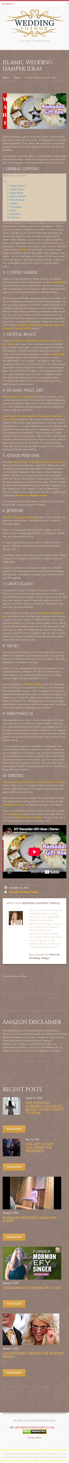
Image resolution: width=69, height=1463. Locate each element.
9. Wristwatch (14, 214)
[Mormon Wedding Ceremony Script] (32, 1193)
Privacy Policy (34, 1437)
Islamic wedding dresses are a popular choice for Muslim (34, 782)
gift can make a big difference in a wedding (37, 461)
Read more (14, 1129)
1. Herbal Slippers (16, 186)
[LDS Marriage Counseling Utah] (32, 1263)
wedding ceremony (13, 804)
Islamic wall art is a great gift (18, 396)
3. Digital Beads (15, 193)
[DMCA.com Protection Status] (35, 1431)
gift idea (22, 249)
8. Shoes (11, 210)
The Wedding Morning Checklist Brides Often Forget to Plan (44, 1108)
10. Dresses (13, 217)
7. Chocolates (14, 207)
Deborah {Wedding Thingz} (24, 892)
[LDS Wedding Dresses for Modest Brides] (31, 1329)
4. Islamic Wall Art (16, 196)
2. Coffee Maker (15, 189)
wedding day (59, 282)
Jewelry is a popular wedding (19, 517)
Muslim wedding (33, 684)
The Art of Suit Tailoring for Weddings (39, 1147)
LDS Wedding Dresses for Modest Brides (33, 1355)
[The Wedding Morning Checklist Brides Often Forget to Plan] (11, 1106)
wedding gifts (57, 354)
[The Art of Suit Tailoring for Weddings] (11, 1147)
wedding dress (15, 814)
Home (6, 77)
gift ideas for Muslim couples (31, 495)
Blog (17, 77)
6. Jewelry (12, 203)
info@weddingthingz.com (34, 1427)
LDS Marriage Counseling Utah (32, 1288)
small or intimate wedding (27, 817)
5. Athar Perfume (16, 200)
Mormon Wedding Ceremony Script (30, 1219)
